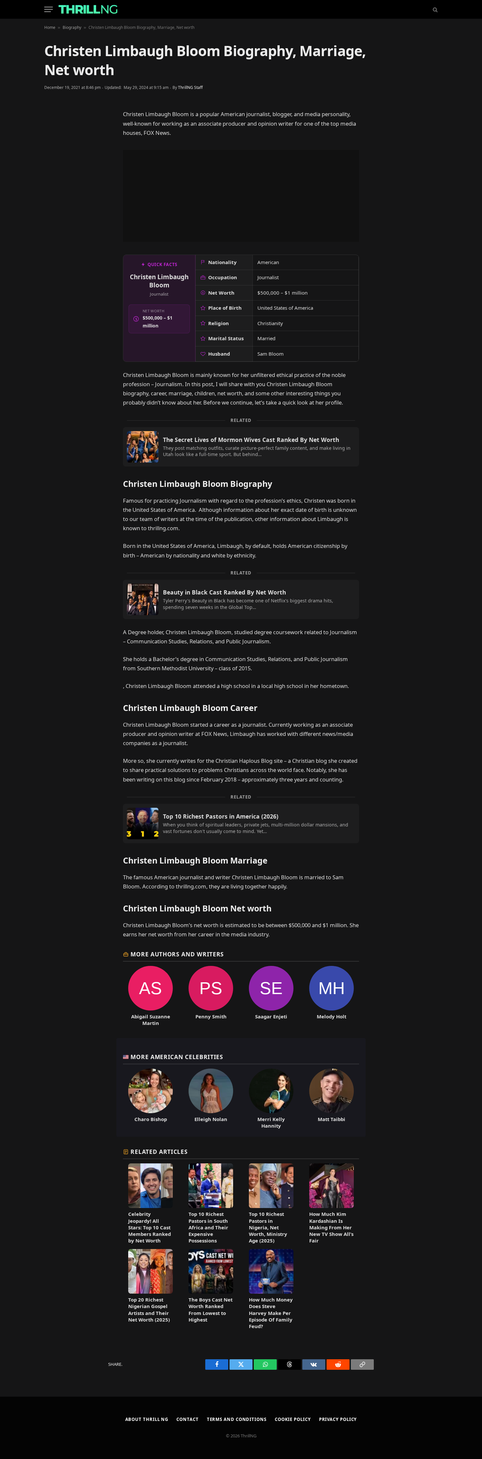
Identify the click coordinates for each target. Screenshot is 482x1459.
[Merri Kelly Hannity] (271, 1099)
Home (49, 27)
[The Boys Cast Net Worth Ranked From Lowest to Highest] (210, 1289)
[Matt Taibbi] (331, 1099)
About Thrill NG (147, 1419)
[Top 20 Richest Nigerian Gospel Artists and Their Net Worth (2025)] (150, 1289)
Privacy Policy (338, 1419)
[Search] (435, 9)
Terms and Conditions (237, 1419)
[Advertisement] (241, 196)
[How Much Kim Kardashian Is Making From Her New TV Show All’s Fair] (331, 1203)
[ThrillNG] (88, 9)
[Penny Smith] (210, 996)
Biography (72, 27)
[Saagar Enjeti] (271, 996)
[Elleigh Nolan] (210, 1099)
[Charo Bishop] (150, 1099)
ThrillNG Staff (190, 87)
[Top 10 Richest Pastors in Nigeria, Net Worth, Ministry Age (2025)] (271, 1203)
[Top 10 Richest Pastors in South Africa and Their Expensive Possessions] (210, 1203)
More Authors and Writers (177, 954)
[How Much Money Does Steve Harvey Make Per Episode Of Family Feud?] (271, 1289)
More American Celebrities (177, 1057)
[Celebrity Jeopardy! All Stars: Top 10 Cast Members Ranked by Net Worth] (150, 1203)
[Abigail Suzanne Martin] (150, 996)
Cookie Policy (293, 1419)
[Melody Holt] (331, 996)
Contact (187, 1419)
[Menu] (48, 9)
